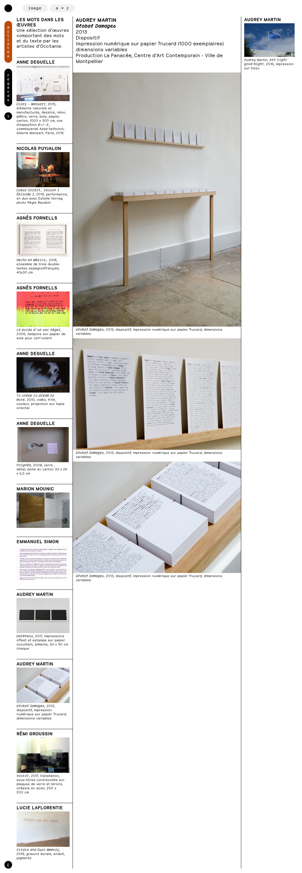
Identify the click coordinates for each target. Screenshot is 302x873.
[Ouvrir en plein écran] (157, 204)
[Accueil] (8, 8)
